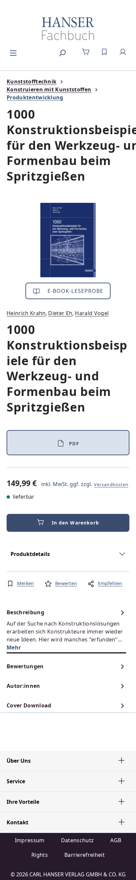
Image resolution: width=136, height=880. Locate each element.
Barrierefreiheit (84, 854)
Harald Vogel (92, 313)
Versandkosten (111, 484)
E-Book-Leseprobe (75, 291)
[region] (68, 240)
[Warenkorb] (85, 52)
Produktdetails (30, 554)
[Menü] (13, 52)
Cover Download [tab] (29, 705)
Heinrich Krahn (26, 313)
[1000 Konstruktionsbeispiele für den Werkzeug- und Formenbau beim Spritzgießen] (68, 240)
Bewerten (66, 583)
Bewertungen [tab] (25, 666)
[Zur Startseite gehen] (68, 28)
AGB (115, 840)
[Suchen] (62, 52)
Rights (39, 854)
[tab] (66, 629)
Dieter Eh (60, 313)
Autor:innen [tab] (23, 685)
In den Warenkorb (75, 523)
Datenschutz (77, 840)
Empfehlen (110, 583)
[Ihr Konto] (122, 52)
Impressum (30, 840)
